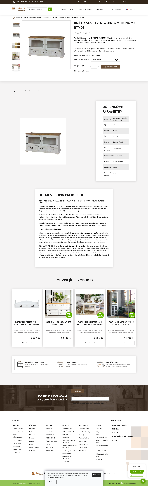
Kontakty (101, 2)
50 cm (115, 131)
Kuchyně (31, 432)
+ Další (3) (32, 450)
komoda (113, 40)
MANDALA (49, 447)
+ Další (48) (49, 450)
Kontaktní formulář (138, 475)
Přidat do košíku (112, 67)
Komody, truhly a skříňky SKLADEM (69, 447)
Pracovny (32, 438)
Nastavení (52, 482)
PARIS (48, 444)
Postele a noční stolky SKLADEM (68, 441)
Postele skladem (67, 429)
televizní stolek (86, 38)
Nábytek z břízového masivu (102, 455)
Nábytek (16, 425)
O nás (80, 2)
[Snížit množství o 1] (90, 66)
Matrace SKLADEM (68, 432)
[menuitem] (65, 9)
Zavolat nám (138, 471)
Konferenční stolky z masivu (19, 433)
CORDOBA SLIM (51, 435)
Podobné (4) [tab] (22, 91)
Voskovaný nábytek (84, 429)
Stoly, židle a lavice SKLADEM (68, 436)
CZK (130, 9)
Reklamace (116, 433)
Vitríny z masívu (17, 440)
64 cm (115, 125)
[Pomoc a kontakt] (143, 481)
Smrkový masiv (83, 435)
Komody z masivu (18, 429)
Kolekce (49, 425)
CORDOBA (49, 432)
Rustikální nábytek (84, 438)
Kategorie (100, 425)
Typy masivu (83, 425)
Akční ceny (99, 429)
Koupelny (32, 429)
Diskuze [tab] (40, 91)
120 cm (115, 136)
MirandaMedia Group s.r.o (130, 483)
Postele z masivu (17, 450)
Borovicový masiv (118, 142)
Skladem (65, 425)
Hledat (50, 9)
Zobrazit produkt (27, 343)
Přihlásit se (77, 391)
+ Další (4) (65, 462)
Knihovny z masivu (18, 437)
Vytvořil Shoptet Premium (114, 483)
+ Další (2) (99, 459)
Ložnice (31, 441)
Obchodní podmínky (90, 2)
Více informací (59, 477)
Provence (54, 225)
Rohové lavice (17, 443)
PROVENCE (49, 429)
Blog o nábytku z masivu (113, 2)
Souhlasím (96, 475)
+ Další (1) (82, 450)
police (46, 229)
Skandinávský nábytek (85, 432)
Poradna (115, 429)
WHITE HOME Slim (51, 441)
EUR (134, 9)
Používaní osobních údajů (122, 436)
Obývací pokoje (34, 447)
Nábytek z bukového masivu (102, 447)
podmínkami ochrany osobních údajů (95, 403)
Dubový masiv (83, 441)
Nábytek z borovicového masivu (103, 433)
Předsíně (32, 435)
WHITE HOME (98, 38)
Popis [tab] (14, 91)
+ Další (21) (16, 453)
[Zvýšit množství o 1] (98, 66)
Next (16, 68)
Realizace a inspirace (129, 2)
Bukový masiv (83, 447)
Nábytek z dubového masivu (102, 441)
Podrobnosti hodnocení (96, 33)
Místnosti (33, 425)
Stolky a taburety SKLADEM (67, 457)
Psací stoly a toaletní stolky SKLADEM (68, 452)
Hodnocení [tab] (32, 91)
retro (60, 225)
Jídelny (31, 444)
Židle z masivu (17, 446)
